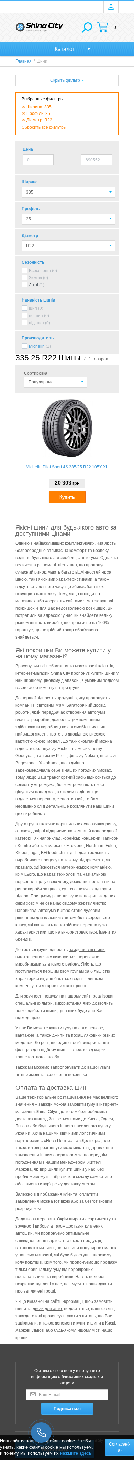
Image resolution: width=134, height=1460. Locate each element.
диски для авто (47, 1308)
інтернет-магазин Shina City (42, 673)
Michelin (37, 346)
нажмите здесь (75, 1453)
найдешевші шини (87, 949)
